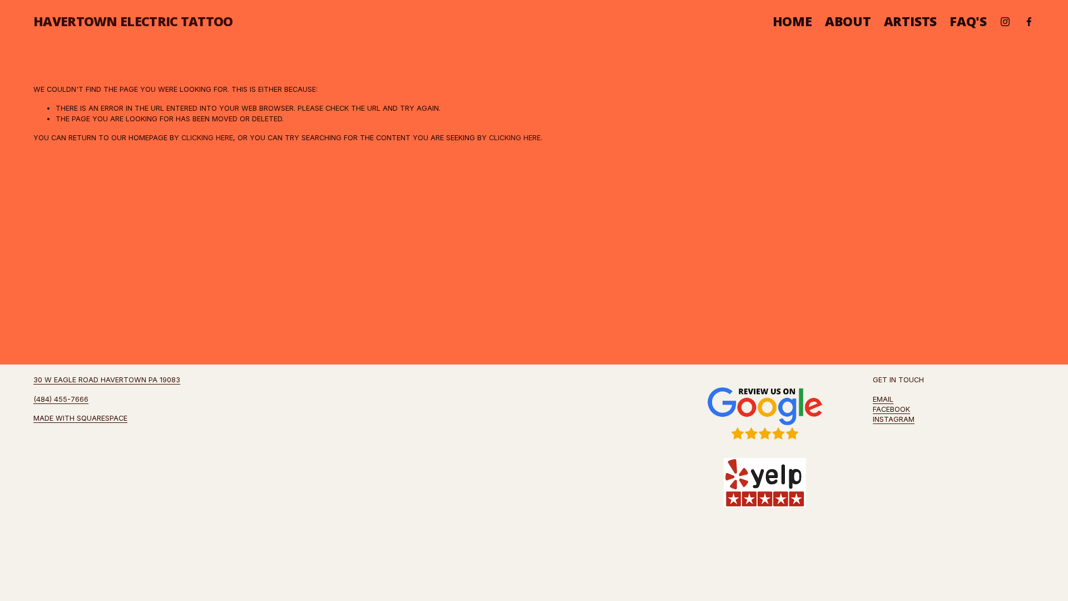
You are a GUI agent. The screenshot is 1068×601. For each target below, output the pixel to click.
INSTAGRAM (893, 419)
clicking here (207, 138)
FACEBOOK (891, 409)
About (848, 21)
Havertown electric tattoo (133, 21)
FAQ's (968, 21)
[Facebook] (1029, 21)
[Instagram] (1005, 21)
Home (792, 21)
